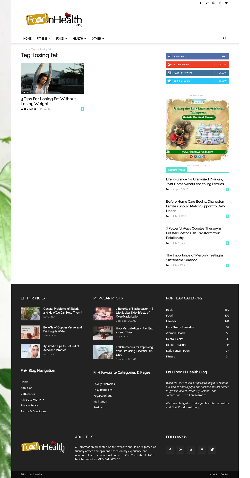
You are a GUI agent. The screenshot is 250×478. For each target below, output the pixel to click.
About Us (26, 388)
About (213, 474)
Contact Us (28, 394)
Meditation (100, 401)
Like (224, 56)
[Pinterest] (220, 2)
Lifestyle (171, 321)
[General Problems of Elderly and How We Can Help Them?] (30, 313)
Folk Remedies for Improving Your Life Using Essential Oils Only (134, 351)
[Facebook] (201, 2)
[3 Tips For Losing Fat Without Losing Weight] (52, 78)
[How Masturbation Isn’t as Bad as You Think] (103, 333)
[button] (224, 38)
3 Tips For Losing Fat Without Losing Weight (48, 101)
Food (60, 38)
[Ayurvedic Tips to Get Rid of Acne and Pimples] (30, 351)
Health (78, 38)
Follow (222, 64)
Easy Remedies (102, 390)
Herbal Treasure (176, 345)
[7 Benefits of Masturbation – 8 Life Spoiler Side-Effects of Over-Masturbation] (103, 313)
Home (27, 38)
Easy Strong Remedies (180, 327)
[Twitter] (226, 2)
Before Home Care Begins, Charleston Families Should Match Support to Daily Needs (195, 206)
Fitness (42, 38)
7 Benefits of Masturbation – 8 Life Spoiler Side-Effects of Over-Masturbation (134, 312)
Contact (225, 474)
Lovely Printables (104, 384)
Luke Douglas (28, 108)
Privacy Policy (29, 405)
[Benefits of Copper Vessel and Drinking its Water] (30, 332)
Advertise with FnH (32, 399)
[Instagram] (213, 2)
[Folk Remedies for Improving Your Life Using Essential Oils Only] (103, 352)
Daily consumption (178, 350)
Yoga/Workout (102, 395)
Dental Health (174, 339)
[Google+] (207, 2)
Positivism (99, 407)
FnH (168, 189)
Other (96, 38)
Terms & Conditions (33, 411)
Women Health (175, 333)
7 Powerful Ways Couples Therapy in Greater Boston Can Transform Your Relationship (193, 233)
